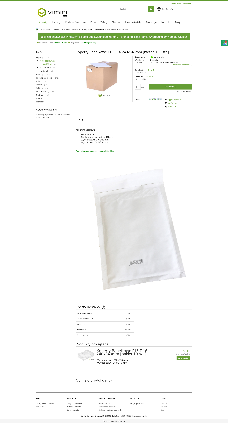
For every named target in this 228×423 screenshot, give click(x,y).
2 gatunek (43, 71)
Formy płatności (104, 403)
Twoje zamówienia (74, 403)
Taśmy (39, 84)
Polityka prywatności (138, 403)
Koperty (39, 57)
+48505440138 (125, 416)
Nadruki (39, 95)
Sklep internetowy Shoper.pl (114, 421)
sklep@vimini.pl (141, 416)
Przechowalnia (73, 410)
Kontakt (164, 403)
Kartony (39, 74)
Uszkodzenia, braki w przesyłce (110, 410)
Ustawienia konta (74, 407)
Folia (38, 81)
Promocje (40, 101)
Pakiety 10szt (45, 67)
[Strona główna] (52, 11)
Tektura (39, 88)
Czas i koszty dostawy (106, 407)
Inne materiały (42, 91)
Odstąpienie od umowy (45, 403)
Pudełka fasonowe (44, 78)
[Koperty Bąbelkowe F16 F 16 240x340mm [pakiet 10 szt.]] (85, 355)
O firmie (164, 407)
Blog (162, 410)
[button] (173, 99)
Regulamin (40, 407)
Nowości (40, 98)
